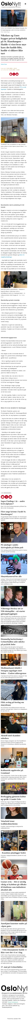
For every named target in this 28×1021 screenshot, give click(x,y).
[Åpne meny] (25, 4)
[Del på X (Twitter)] (13, 74)
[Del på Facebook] (10, 74)
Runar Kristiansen (13, 1002)
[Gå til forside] (11, 4)
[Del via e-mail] (17, 74)
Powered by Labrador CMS (14, 1018)
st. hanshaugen (6, 493)
